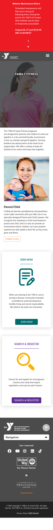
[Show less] (28, 41)
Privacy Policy (22, 513)
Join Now (27, 321)
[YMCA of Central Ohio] (10, 56)
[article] (26, 25)
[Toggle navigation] (47, 55)
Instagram (26, 451)
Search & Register (26, 400)
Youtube (17, 451)
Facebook (9, 451)
